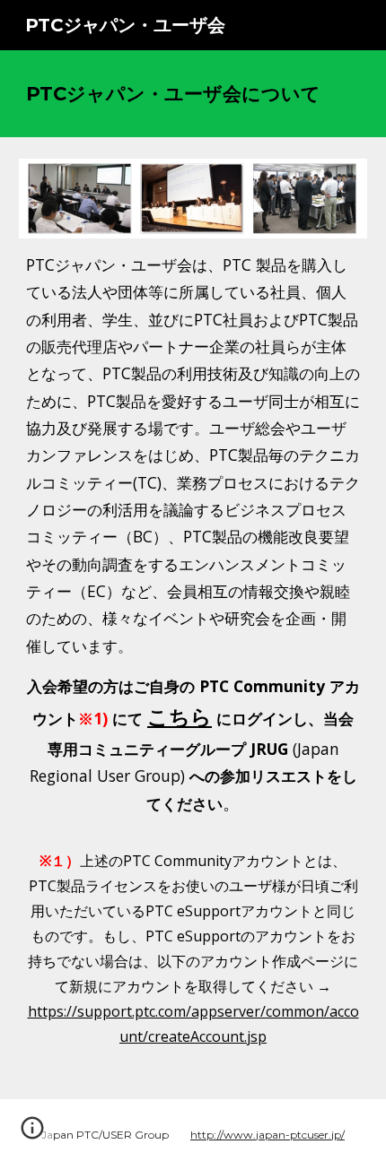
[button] (32, 1134)
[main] (193, 94)
